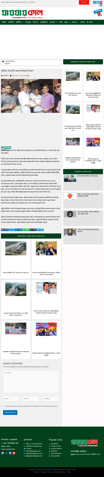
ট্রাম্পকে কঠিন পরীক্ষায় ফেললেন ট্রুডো (87, 176)
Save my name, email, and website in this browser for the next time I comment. (32, 406)
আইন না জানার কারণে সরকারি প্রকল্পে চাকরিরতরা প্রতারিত (88, 195)
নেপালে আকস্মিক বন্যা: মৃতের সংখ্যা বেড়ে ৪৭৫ (16, 273)
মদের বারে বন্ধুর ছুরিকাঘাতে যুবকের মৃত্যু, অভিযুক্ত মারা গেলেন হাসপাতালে (46, 274)
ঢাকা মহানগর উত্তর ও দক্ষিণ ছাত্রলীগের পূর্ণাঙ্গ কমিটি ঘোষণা (88, 213)
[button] (4, 230)
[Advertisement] (52, 40)
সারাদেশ (7, 64)
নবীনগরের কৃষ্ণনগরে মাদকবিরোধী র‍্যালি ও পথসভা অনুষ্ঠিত (46, 354)
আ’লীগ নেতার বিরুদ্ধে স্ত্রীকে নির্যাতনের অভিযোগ (88, 231)
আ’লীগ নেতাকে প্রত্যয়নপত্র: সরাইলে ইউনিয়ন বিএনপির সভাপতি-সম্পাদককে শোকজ (46, 312)
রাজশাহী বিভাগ (10, 61)
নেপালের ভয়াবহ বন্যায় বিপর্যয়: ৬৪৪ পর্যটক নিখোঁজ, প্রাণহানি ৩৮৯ (16, 314)
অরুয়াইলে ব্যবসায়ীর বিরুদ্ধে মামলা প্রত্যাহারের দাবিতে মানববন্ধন (16, 353)
